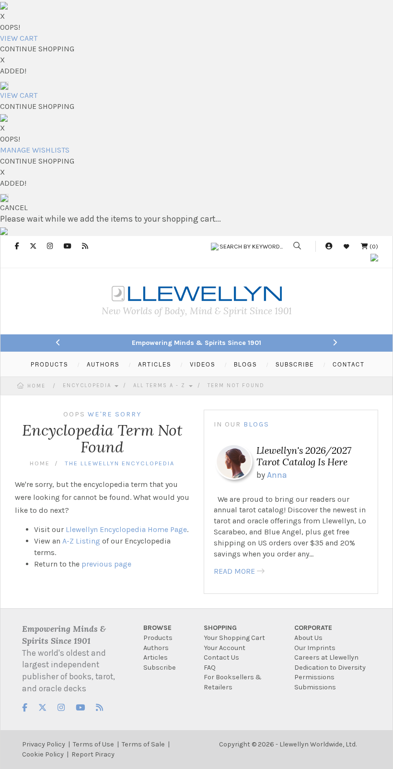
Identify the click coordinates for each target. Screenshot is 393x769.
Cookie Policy (43, 754)
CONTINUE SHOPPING (37, 48)
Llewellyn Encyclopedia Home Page (126, 529)
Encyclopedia (88, 385)
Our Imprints (314, 648)
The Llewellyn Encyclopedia (119, 463)
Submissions (315, 687)
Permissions (314, 677)
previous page (106, 563)
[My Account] (328, 246)
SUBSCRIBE (295, 364)
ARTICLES (154, 364)
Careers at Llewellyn (326, 657)
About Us (308, 638)
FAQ (210, 667)
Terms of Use (93, 744)
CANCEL (14, 207)
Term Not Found (236, 385)
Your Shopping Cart (234, 638)
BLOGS (245, 364)
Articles (155, 657)
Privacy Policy (43, 744)
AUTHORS (103, 364)
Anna (277, 475)
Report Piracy (93, 754)
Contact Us (221, 657)
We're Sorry (114, 414)
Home (36, 386)
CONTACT (349, 364)
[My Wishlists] (346, 246)
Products (158, 638)
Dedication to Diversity (330, 667)
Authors (156, 648)
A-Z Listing (81, 540)
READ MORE (234, 571)
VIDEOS (202, 364)
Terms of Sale (143, 744)
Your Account (224, 648)
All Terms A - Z (160, 385)
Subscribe (159, 667)
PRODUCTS (49, 364)
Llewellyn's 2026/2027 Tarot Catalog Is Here (303, 456)
